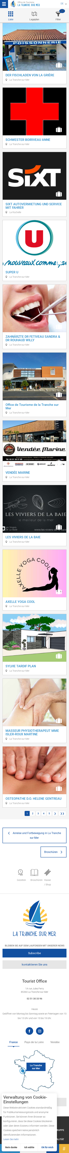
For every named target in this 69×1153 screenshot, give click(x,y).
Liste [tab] (10, 19)
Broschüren (35, 880)
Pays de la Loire (34, 1042)
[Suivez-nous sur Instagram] (40, 1031)
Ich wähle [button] (29, 1147)
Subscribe (34, 953)
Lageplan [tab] (34, 19)
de (62, 3)
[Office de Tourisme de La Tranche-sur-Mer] (34, 918)
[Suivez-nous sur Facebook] (29, 1031)
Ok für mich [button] (47, 1147)
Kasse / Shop (47, 882)
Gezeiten (21, 880)
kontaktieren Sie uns (34, 964)
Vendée (55, 1042)
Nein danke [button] (11, 1147)
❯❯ (62, 813)
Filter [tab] (58, 19)
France (13, 1042)
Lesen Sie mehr (11, 1139)
